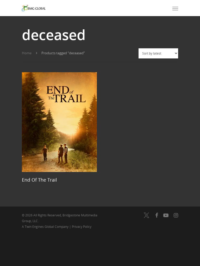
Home (27, 53)
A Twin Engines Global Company (45, 226)
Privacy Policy (81, 226)
